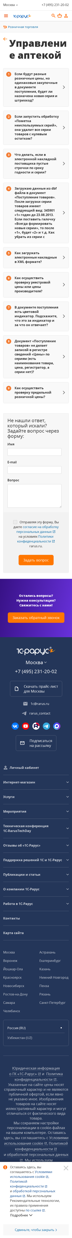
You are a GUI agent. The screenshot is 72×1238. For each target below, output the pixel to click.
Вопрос (13, 480)
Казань (44, 969)
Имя (10, 444)
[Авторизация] (66, 16)
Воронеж (10, 960)
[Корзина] (59, 15)
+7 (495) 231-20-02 (55, 5)
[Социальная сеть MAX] (56, 726)
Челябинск (11, 1011)
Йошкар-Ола (13, 969)
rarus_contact (39, 713)
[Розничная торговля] (5, 39)
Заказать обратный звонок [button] (36, 617)
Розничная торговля (23, 27)
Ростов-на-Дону (15, 994)
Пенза (44, 986)
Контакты (11, 918)
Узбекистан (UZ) (19, 1038)
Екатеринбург (50, 960)
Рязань (44, 994)
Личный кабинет (24, 767)
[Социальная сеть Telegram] (46, 726)
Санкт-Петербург (52, 1002)
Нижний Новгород (53, 977)
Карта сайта (13, 933)
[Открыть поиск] (53, 15)
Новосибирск (13, 986)
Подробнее (19, 1215)
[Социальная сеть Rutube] (36, 726)
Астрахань (47, 952)
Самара (9, 1002)
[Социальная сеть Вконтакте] (15, 726)
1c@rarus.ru (40, 704)
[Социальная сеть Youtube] (25, 726)
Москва (9, 952)
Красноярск (12, 977)
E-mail (12, 462)
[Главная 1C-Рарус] (30, 16)
